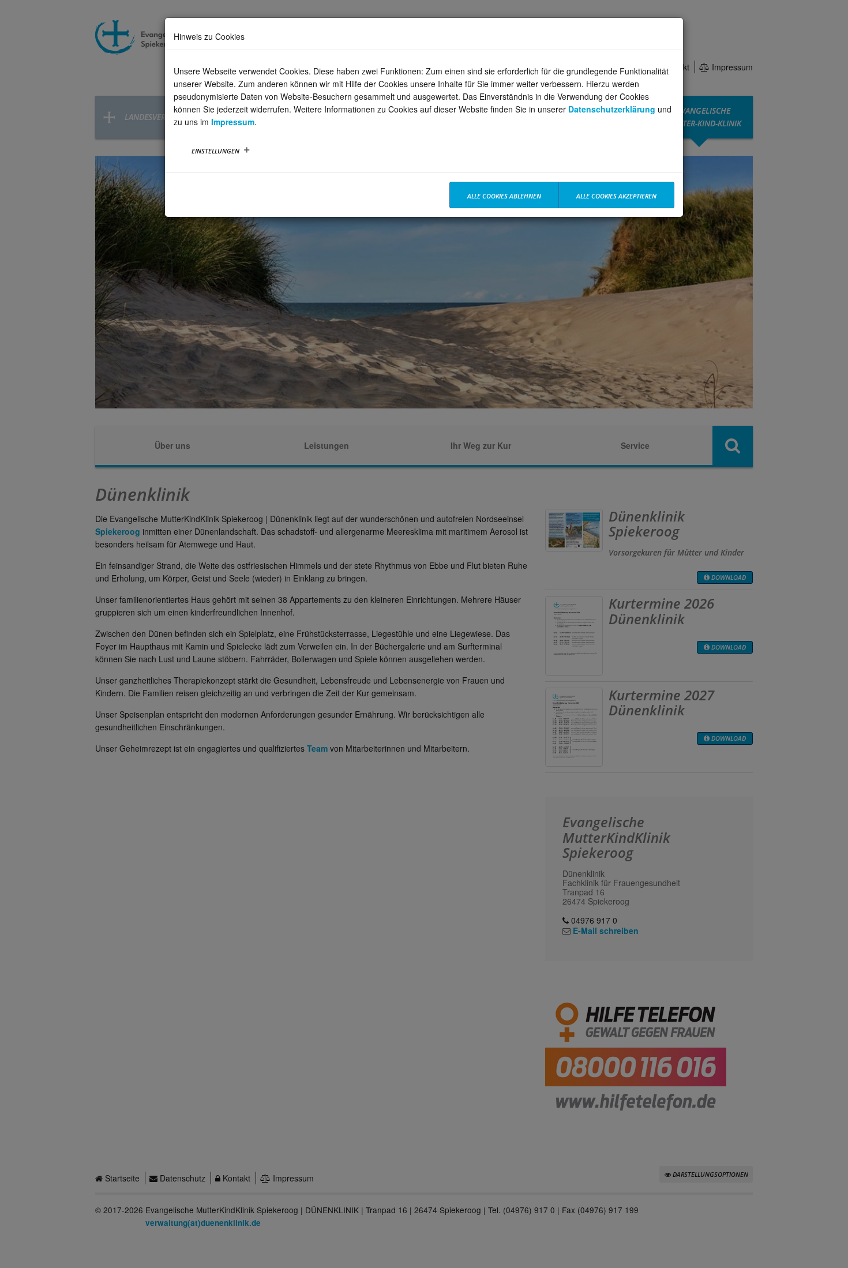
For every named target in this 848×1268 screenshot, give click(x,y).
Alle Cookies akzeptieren (616, 196)
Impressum (232, 121)
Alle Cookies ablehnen (504, 196)
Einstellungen (215, 151)
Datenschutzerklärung (611, 109)
